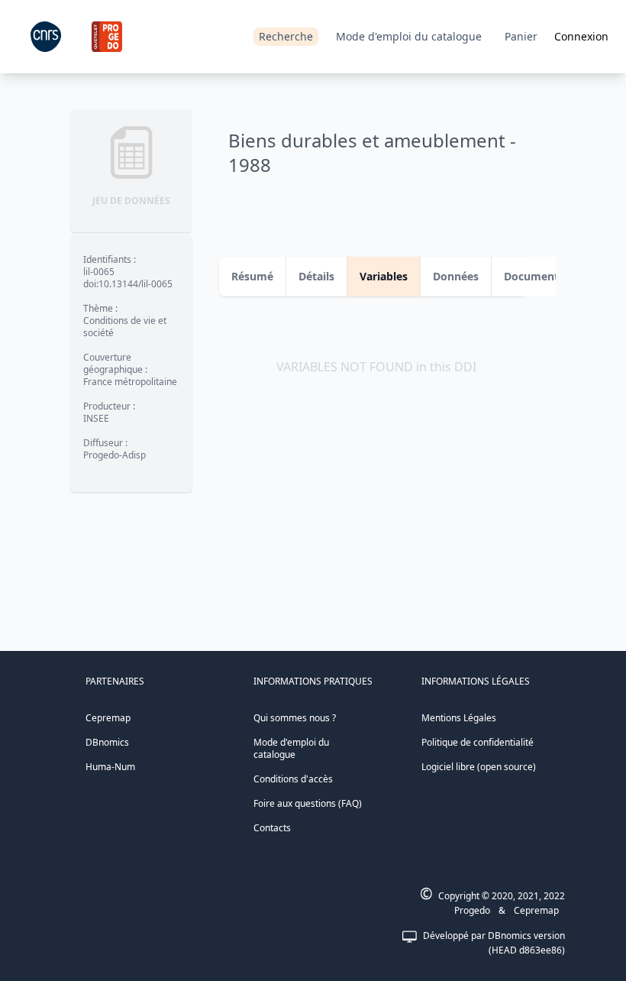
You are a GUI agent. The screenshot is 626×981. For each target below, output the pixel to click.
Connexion (581, 36)
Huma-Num (110, 766)
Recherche (286, 36)
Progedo (472, 910)
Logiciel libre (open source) (478, 766)
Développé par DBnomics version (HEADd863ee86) (494, 943)
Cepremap (108, 717)
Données (456, 276)
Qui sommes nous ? (294, 717)
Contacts (272, 827)
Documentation (545, 276)
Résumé (252, 276)
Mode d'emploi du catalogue (409, 36)
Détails (316, 276)
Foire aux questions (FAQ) (307, 803)
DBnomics (107, 742)
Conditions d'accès (293, 778)
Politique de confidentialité (477, 742)
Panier (521, 36)
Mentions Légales (458, 717)
